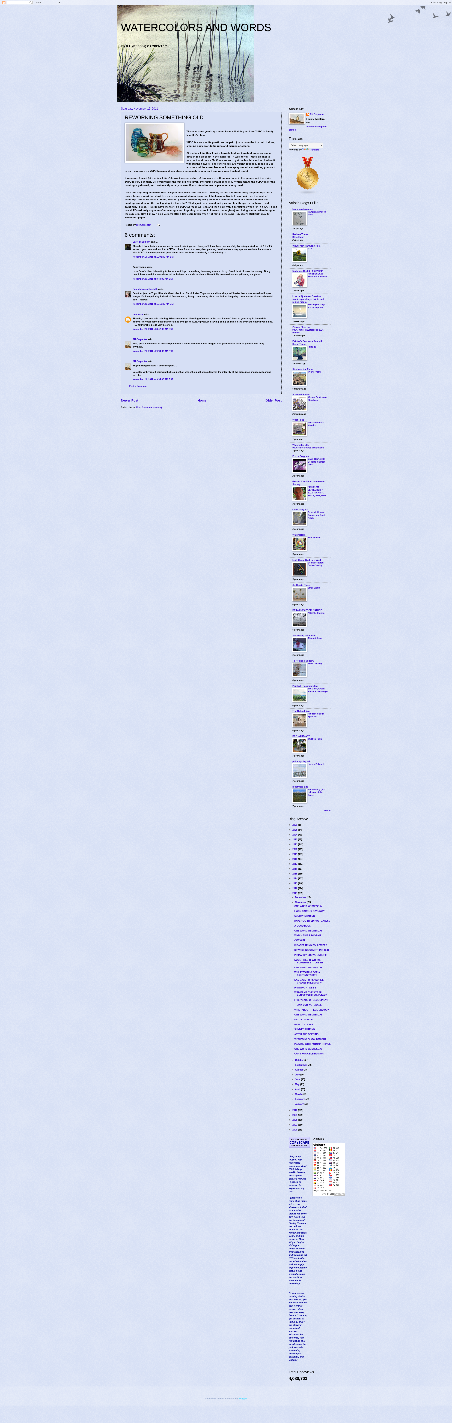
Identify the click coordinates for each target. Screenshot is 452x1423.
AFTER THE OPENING (306, 1034)
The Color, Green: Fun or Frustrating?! (318, 690)
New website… (315, 537)
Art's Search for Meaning (316, 424)
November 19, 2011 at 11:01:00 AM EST (153, 256)
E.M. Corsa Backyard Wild (306, 560)
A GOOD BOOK (302, 925)
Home (202, 400)
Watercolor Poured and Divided (308, 448)
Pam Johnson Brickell (145, 289)
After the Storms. (316, 613)
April (298, 1089)
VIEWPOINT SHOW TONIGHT (310, 1039)
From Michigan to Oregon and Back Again (316, 515)
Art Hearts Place (301, 585)
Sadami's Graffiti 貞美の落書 (307, 271)
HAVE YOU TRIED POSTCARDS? (312, 920)
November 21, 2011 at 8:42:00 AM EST (153, 329)
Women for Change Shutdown (317, 398)
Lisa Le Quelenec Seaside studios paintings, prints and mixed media (308, 299)
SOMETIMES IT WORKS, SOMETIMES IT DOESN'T (309, 961)
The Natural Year (301, 711)
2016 (295, 868)
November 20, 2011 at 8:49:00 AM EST (153, 279)
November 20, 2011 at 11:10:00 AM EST (153, 304)
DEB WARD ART (301, 736)
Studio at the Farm (302, 369)
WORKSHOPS (315, 739)
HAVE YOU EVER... (304, 1024)
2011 (295, 893)
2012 (295, 888)
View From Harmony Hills (306, 246)
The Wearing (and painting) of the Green (316, 792)
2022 (295, 839)
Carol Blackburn (141, 241)
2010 (295, 1110)
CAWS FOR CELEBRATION (308, 1053)
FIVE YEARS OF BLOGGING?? (311, 1000)
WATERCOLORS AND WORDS (196, 27)
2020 (295, 849)
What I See (298, 419)
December (301, 897)
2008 (295, 1119)
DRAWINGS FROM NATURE (307, 610)
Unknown (138, 314)
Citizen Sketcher (301, 327)
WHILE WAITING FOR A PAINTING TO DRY (307, 973)
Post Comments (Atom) (149, 407)
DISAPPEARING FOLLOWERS (310, 945)
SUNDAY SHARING (304, 916)
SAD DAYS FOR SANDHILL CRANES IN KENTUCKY (309, 981)
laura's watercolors (302, 209)
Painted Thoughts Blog (305, 686)
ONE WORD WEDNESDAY (308, 906)
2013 (295, 883)
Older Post (274, 400)
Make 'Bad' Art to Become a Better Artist (316, 462)
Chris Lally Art (300, 509)
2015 (295, 873)
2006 (295, 1129)
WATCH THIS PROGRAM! (308, 935)
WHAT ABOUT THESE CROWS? (311, 1010)
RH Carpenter (140, 339)
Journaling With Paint (304, 635)
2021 (295, 844)
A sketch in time (301, 394)
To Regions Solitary (303, 660)
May (297, 1084)
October (299, 1060)
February (300, 1099)
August (299, 1069)
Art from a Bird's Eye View (316, 715)
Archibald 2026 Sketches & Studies (318, 275)
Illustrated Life (300, 786)
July (297, 1074)
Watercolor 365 (300, 445)
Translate (314, 149)
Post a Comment (138, 386)
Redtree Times (300, 234)
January (299, 1104)
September (301, 1065)
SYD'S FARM (314, 372)
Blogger (243, 1398)
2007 (295, 1124)
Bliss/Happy (298, 237)
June (298, 1079)
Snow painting (315, 663)
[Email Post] (158, 225)
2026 (295, 825)
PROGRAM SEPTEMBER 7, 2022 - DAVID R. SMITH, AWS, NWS (317, 491)
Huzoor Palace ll (316, 764)
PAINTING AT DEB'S (305, 987)
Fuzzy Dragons (300, 456)
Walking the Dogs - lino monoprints (317, 306)
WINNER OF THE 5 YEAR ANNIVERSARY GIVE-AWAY (310, 993)
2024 (295, 834)
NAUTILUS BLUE (303, 1019)
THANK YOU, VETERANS (308, 1005)
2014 (295, 878)
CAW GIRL (300, 940)
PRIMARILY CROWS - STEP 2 (310, 955)
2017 (295, 864)
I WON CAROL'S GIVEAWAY (309, 911)
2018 (295, 859)
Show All (327, 810)
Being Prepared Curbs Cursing (315, 564)
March (298, 1094)
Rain (310, 248)
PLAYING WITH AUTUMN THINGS (312, 1044)
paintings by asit (301, 761)
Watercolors (298, 534)
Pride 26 (312, 347)
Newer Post (129, 400)
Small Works (314, 588)
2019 (295, 854)
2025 (295, 829)
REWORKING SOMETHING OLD (311, 950)
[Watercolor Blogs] (308, 194)
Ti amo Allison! (315, 638)
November (301, 902)
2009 (295, 1115)
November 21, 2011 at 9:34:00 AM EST (153, 351)
